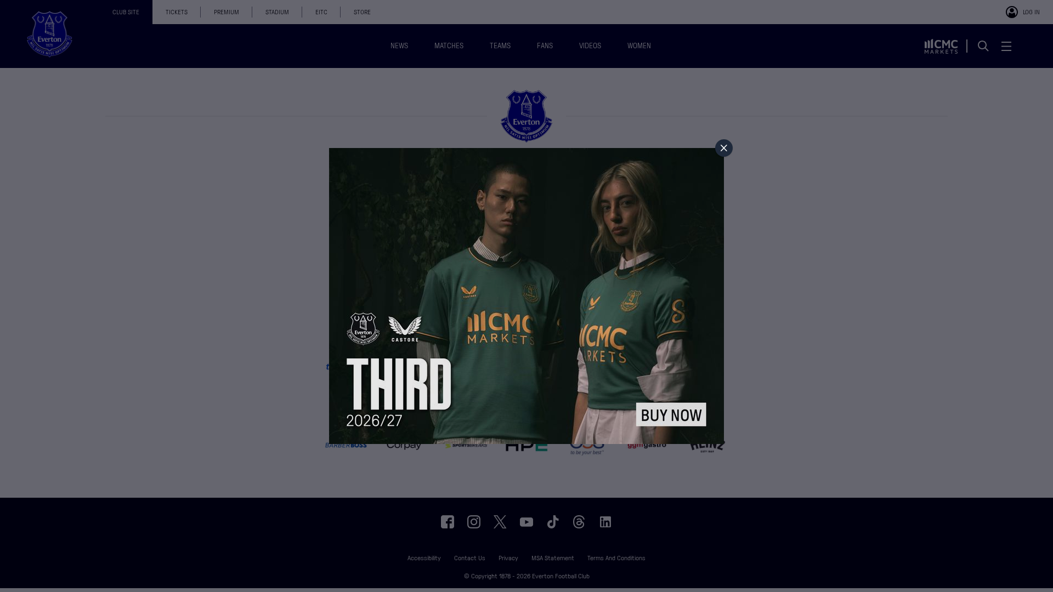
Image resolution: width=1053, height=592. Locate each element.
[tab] (724, 148)
